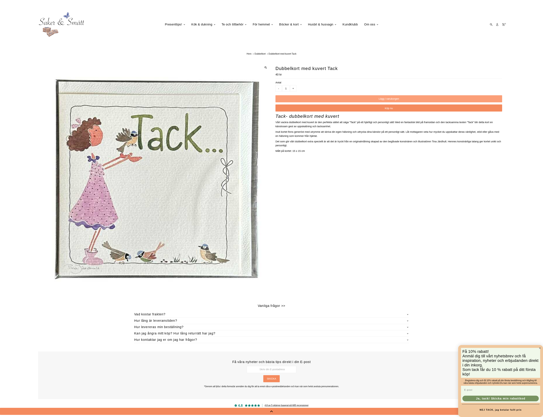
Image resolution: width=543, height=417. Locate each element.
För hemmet (262, 24)
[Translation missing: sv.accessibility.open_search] (491, 24)
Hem (249, 54)
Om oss (370, 24)
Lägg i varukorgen (389, 98)
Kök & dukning (202, 24)
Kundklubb (350, 24)
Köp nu (389, 108)
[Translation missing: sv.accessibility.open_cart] (503, 24)
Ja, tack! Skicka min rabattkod (500, 398)
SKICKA (271, 378)
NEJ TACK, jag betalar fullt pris (501, 410)
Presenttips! (174, 24)
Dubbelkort (260, 54)
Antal (278, 82)
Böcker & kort (289, 24)
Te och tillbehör (233, 24)
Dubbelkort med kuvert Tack (282, 54)
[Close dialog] (540, 348)
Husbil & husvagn (321, 24)
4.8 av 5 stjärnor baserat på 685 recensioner (287, 405)
